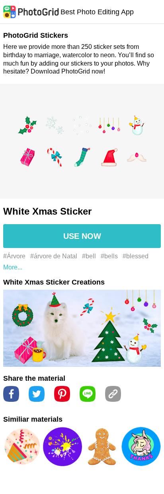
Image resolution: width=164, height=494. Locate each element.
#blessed (135, 256)
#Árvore (14, 256)
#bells (109, 256)
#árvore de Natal (53, 256)
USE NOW (82, 236)
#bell (89, 256)
